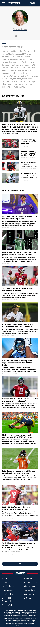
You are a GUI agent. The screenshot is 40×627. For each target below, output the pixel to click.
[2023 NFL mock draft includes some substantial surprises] (20, 283)
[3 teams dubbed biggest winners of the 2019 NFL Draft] (20, 155)
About (4, 578)
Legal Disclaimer (31, 594)
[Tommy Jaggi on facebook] (24, 36)
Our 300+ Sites (30, 582)
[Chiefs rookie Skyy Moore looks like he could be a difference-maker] (20, 143)
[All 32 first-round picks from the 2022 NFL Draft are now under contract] (20, 319)
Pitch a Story (29, 586)
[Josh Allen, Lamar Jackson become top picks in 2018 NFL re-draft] (20, 538)
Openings (28, 578)
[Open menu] (3, 3)
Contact (5, 582)
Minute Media (12, 610)
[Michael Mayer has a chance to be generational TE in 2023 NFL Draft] (20, 429)
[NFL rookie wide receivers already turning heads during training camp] (20, 118)
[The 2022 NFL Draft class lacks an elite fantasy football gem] (20, 178)
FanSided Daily (8, 586)
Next (20, 564)
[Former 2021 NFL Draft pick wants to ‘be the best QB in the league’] (20, 393)
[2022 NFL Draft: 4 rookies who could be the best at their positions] (20, 211)
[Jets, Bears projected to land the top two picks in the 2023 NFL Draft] (20, 465)
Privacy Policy (7, 590)
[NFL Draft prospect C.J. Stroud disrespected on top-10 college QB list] (20, 166)
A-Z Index (28, 598)
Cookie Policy (7, 594)
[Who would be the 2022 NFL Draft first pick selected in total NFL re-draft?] (20, 247)
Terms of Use (30, 590)
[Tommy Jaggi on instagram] (20, 36)
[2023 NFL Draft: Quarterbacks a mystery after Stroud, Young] (20, 502)
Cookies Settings (9, 605)
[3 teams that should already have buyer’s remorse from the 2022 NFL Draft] (20, 356)
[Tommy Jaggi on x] (16, 36)
